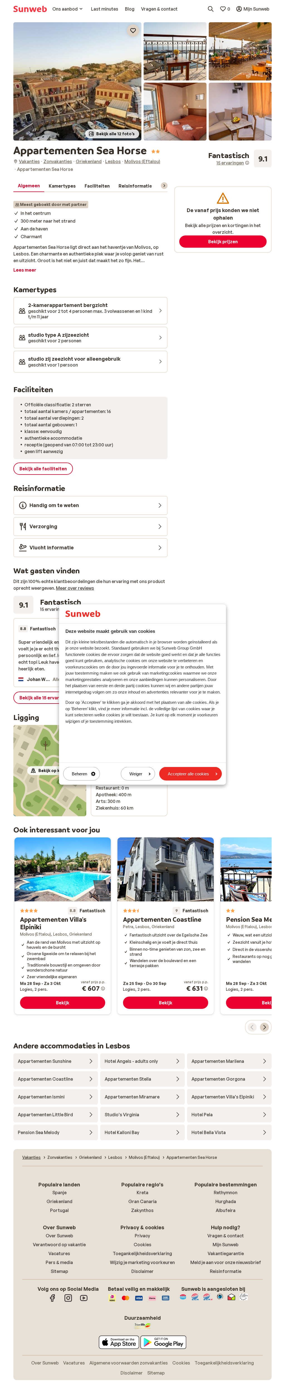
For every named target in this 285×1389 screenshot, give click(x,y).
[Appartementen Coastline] (165, 926)
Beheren (79, 773)
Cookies (142, 1244)
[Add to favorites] (133, 30)
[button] (77, 81)
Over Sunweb (59, 1235)
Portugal (59, 1210)
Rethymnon (225, 1192)
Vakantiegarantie (226, 1253)
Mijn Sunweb (226, 1244)
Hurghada (225, 1201)
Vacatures (59, 1253)
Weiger (135, 773)
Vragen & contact (225, 1235)
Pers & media (59, 1262)
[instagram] (68, 1301)
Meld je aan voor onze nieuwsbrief (225, 1262)
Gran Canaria (142, 1201)
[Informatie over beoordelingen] (247, 162)
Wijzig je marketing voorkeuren (142, 1262)
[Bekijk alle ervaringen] (240, 159)
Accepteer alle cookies (188, 773)
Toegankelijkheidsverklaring (142, 1253)
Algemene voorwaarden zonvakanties (128, 1363)
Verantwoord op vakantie (59, 1244)
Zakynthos (142, 1210)
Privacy (142, 1235)
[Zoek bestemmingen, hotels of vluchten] (210, 8)
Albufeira (225, 1210)
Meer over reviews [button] (75, 588)
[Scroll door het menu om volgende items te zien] (164, 185)
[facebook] (52, 1301)
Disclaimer (142, 1271)
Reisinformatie (225, 1271)
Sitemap (59, 1271)
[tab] (28, 186)
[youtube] (83, 1301)
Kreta (142, 1192)
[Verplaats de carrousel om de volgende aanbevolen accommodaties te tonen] (264, 1027)
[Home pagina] (30, 9)
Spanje (59, 1192)
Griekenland (59, 1201)
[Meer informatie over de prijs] (103, 988)
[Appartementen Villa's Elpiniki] (62, 926)
